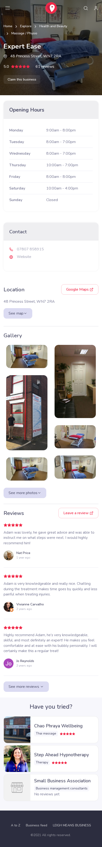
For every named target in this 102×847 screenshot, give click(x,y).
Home (8, 26)
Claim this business (22, 79)
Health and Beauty (53, 26)
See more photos (23, 493)
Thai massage (46, 733)
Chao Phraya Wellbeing (58, 726)
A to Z (15, 825)
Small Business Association (62, 781)
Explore (26, 26)
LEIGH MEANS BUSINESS (72, 825)
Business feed (36, 825)
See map (16, 313)
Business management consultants (62, 788)
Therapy (42, 762)
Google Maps (78, 289)
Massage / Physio (24, 33)
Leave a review (76, 513)
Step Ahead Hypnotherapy (61, 755)
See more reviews (24, 686)
